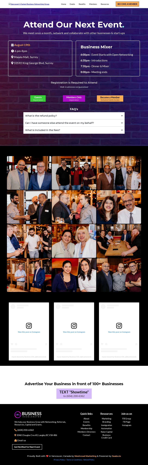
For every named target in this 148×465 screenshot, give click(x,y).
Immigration (106, 425)
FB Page (126, 422)
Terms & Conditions (74, 460)
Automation (106, 428)
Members (93, 4)
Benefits (82, 4)
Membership (86, 428)
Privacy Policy (59, 460)
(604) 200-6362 (25, 429)
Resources (105, 4)
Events (72, 4)
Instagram (126, 425)
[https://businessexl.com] (29, 4)
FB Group (126, 418)
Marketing (106, 418)
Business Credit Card (106, 436)
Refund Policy (88, 460)
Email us (21, 440)
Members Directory (86, 431)
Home (63, 4)
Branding (106, 422)
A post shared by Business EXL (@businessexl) (29, 357)
